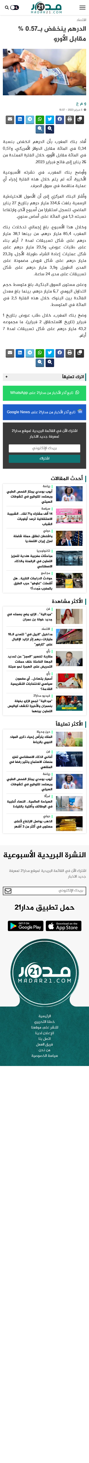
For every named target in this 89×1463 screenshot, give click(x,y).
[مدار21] (46, 7)
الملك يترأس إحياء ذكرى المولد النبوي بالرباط (31, 739)
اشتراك (44, 459)
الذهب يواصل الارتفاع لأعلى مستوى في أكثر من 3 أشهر (33, 824)
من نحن (44, 1050)
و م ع (81, 103)
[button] (82, 7)
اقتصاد (81, 20)
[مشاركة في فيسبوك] (60, 120)
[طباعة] (70, 120)
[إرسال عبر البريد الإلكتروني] (10, 120)
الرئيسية (44, 1016)
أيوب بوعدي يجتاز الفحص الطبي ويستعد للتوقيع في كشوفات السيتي (29, 497)
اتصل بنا (44, 1039)
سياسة (45, 509)
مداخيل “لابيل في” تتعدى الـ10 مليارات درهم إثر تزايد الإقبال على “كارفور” (30, 640)
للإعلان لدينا (44, 1033)
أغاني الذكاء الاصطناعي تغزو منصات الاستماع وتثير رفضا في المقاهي (30, 762)
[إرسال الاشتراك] (8, 891)
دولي (46, 531)
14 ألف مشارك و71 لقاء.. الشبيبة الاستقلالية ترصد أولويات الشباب (29, 519)
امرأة (47, 796)
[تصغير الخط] (40, 129)
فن (48, 609)
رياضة (46, 486)
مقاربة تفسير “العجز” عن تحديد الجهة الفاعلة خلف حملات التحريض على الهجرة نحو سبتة (30, 662)
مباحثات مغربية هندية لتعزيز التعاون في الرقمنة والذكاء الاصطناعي (31, 561)
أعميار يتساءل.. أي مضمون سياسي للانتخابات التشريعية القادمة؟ (31, 684)
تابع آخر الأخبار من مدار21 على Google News (41, 412)
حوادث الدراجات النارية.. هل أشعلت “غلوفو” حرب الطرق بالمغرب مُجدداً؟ (32, 584)
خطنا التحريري (44, 1022)
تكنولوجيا (43, 551)
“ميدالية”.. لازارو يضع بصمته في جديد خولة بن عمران (29, 617)
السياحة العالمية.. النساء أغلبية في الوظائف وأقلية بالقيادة (29, 804)
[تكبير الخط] (50, 129)
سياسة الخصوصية (44, 1056)
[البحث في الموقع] (7, 7)
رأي (48, 651)
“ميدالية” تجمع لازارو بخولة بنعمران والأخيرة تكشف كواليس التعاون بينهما (30, 706)
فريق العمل (44, 1045)
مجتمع (45, 573)
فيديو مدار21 (41, 696)
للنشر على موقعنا (44, 1028)
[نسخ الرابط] (79, 120)
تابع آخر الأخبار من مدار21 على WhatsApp (42, 393)
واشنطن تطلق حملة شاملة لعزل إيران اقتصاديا (32, 539)
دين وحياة (43, 732)
